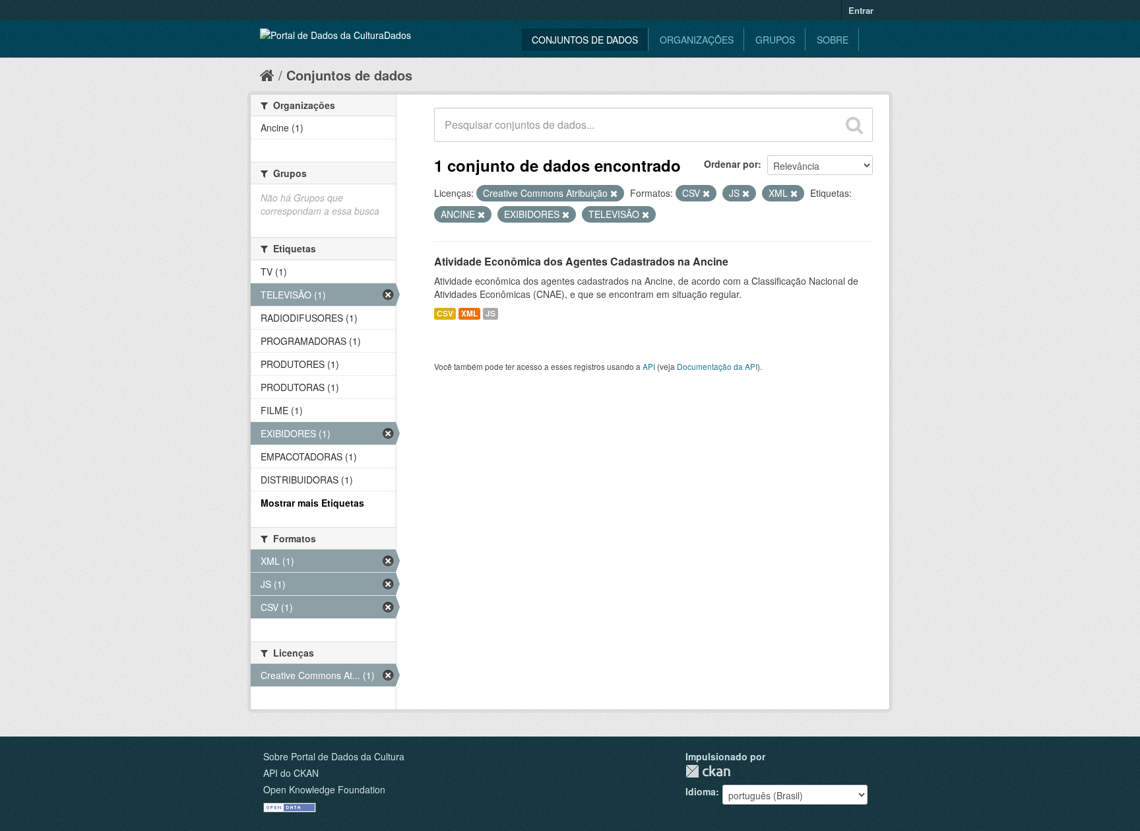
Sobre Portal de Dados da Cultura (333, 756)
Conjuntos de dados (585, 39)
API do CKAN (291, 772)
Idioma (700, 791)
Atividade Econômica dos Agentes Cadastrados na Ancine (581, 261)
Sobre (832, 39)
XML (469, 313)
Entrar (860, 10)
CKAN (707, 771)
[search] (854, 125)
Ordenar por (731, 163)
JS (490, 313)
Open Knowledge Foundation (324, 789)
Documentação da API (717, 366)
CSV (445, 313)
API (649, 366)
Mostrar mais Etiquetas (312, 502)
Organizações (697, 39)
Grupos (775, 39)
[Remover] (614, 193)
